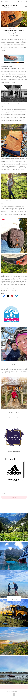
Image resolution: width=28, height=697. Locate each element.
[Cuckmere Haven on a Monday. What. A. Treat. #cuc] (14, 641)
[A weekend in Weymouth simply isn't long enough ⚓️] (14, 584)
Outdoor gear (16, 28)
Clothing (10, 28)
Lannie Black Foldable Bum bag (7, 200)
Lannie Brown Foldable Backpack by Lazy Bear (10, 103)
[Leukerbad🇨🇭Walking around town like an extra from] (14, 556)
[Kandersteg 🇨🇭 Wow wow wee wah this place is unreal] (14, 527)
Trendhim (3, 39)
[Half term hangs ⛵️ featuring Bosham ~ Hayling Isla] (14, 670)
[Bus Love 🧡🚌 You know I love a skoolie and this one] (14, 613)
